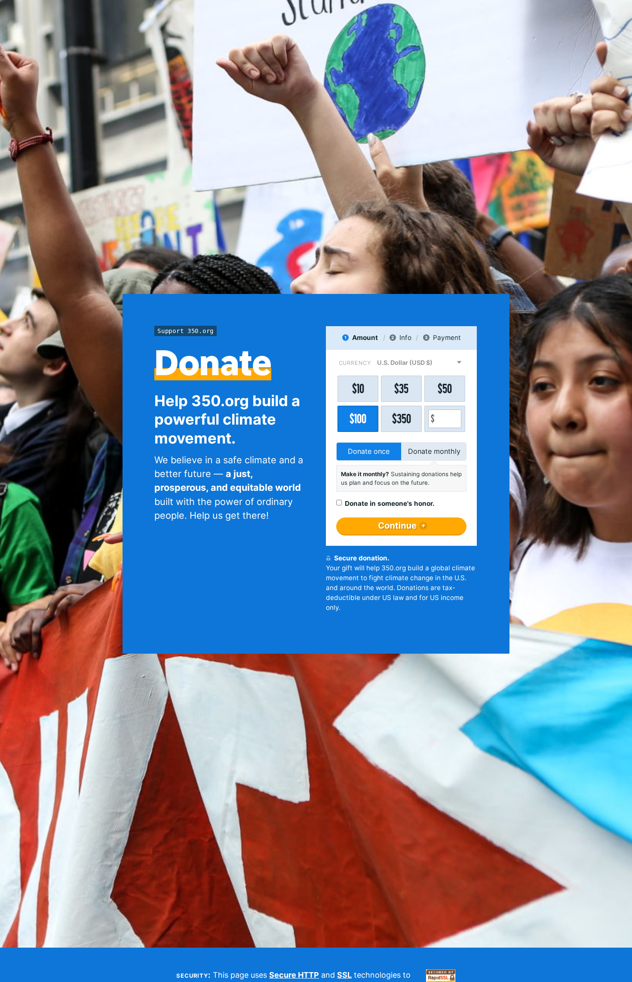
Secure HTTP (294, 974)
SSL (344, 974)
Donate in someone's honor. (390, 503)
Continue (397, 525)
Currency (355, 363)
